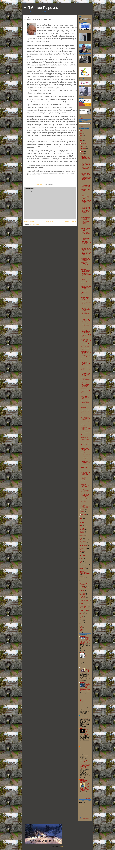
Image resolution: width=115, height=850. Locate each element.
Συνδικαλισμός (83, 624)
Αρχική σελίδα (49, 221)
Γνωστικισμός (82, 534)
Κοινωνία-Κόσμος (83, 567)
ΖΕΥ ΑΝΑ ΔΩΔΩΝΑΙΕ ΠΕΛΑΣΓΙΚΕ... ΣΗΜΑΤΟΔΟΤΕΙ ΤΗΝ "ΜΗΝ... (85, 348)
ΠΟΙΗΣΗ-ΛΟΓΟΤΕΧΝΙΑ (84, 601)
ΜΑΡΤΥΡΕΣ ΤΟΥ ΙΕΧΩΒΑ (85, 573)
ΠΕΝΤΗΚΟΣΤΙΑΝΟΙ (84, 599)
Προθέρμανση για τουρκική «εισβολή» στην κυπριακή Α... (85, 489)
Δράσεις (81, 538)
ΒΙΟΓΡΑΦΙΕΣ (82, 529)
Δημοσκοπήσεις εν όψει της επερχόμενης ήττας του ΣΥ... (86, 316)
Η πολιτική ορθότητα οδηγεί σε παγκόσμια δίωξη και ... (85, 418)
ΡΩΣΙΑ (81, 616)
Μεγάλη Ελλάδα (83, 577)
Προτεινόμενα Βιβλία (84, 610)
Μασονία (81, 576)
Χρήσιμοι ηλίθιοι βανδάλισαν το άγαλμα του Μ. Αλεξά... (86, 485)
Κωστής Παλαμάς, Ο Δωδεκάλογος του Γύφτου (85, 499)
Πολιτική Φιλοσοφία (83, 607)
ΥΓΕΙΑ (81, 629)
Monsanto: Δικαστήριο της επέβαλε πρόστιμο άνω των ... (86, 335)
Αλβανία (81, 525)
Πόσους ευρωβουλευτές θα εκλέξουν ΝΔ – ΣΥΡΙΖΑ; (85, 445)
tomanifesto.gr (83, 636)
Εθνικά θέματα (30, 185)
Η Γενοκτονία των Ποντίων (84, 277)
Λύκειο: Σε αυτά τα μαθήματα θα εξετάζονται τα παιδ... (85, 442)
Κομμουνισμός (83, 568)
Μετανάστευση (83, 579)
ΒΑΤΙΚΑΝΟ (82, 528)
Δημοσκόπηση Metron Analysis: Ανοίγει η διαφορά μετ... (85, 218)
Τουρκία (81, 627)
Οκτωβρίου (83, 146)
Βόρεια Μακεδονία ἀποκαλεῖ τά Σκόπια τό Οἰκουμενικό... (86, 340)
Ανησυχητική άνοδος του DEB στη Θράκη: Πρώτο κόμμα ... (86, 204)
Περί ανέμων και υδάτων (84, 600)
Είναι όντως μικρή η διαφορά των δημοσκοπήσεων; (85, 263)
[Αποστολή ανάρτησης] (46, 184)
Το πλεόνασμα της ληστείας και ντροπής (85, 233)
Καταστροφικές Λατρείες (84, 564)
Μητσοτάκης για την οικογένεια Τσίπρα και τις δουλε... (85, 363)
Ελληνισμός (82, 546)
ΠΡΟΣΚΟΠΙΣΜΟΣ (83, 609)
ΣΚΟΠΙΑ (81, 623)
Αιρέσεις (81, 524)
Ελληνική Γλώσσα (83, 545)
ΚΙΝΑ (81, 565)
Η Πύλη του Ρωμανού (41, 8)
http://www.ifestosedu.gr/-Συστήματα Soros (85, 819)
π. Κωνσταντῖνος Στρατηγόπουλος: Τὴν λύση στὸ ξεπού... (85, 324)
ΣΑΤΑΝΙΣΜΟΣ (82, 619)
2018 (81, 516)
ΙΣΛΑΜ (81, 556)
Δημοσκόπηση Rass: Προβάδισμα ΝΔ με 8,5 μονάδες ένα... (86, 259)
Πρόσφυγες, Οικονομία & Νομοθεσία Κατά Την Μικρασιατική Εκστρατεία (84, 717)
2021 (81, 138)
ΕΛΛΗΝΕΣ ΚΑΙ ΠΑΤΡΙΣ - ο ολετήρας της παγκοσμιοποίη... (86, 473)
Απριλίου (83, 509)
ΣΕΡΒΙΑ (81, 620)
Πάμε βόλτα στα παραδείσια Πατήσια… (86, 425)
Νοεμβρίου (83, 144)
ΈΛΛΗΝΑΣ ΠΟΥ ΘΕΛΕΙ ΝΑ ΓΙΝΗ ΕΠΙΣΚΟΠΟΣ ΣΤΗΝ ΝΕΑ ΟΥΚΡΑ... (85, 214)
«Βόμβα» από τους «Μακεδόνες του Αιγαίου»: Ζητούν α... (85, 438)
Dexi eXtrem (82, 652)
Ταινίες (81, 626)
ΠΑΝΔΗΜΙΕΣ (82, 596)
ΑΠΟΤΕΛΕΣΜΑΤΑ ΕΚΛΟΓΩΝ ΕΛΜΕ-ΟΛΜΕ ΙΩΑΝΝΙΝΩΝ (85, 313)
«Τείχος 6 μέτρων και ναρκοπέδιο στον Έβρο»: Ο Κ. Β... (85, 192)
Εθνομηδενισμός (83, 542)
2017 (81, 518)
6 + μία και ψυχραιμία (85, 281)
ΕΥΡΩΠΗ (82, 551)
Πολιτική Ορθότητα (83, 606)
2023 (81, 135)
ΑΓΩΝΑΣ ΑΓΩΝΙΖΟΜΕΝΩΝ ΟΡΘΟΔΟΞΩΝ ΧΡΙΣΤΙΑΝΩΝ (83, 781)
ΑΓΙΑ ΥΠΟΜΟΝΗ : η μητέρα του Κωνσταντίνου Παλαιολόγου (85, 182)
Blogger (61, 846)
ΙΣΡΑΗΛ (81, 558)
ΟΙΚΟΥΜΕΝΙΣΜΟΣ (83, 591)
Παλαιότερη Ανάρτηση (70, 221)
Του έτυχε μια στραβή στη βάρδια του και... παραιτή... (86, 465)
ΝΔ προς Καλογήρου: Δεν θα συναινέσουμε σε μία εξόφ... (86, 164)
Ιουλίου (82, 151)
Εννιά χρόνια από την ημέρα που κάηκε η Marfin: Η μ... (85, 397)
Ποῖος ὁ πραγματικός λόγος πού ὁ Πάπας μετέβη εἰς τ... (85, 309)
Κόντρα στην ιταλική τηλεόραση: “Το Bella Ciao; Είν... (85, 449)
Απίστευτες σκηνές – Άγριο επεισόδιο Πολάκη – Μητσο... (85, 381)
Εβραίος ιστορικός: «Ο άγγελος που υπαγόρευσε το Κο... (85, 378)
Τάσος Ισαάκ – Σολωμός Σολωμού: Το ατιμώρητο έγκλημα (84, 748)
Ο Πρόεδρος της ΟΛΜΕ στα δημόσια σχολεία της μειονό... (85, 160)
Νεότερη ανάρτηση (29, 221)
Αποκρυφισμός (83, 526)
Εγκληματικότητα (83, 539)
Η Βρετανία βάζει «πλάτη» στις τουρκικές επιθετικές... (86, 327)
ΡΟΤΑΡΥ (81, 614)
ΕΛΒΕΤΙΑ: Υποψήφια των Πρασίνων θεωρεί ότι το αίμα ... (86, 186)
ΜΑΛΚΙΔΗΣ (82, 746)
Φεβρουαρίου (84, 512)
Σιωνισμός (82, 622)
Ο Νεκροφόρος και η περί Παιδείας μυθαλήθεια (86, 208)
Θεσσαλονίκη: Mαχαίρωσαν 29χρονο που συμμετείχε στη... (85, 270)
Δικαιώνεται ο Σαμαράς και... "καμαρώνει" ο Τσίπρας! (85, 229)
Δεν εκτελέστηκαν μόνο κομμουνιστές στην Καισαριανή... (85, 495)
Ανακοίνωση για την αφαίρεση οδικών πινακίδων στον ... (85, 385)
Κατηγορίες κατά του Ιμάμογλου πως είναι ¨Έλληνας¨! (85, 320)
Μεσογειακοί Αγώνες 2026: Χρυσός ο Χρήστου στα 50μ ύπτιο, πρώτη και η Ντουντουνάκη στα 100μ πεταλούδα (85, 640)
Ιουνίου (82, 153)
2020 (81, 140)
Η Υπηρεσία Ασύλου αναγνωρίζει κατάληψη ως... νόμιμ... (85, 305)
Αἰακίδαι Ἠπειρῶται (84, 337)
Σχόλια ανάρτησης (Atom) (34, 224)
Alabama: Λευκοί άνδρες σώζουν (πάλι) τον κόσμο (85, 245)
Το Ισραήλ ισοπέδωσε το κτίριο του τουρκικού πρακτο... (85, 432)
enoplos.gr (82, 682)
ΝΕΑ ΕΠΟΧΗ (82, 584)
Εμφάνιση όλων (88, 798)
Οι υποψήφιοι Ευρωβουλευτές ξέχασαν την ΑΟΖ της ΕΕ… (85, 390)
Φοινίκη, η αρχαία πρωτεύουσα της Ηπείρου (84, 359)
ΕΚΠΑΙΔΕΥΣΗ (82, 544)
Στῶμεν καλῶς (83, 728)
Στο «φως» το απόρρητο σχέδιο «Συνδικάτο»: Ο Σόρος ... (86, 294)
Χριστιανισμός (82, 630)
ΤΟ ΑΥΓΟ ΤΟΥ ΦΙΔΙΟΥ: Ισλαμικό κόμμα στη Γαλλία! (85, 283)
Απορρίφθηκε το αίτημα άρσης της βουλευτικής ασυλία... (86, 302)
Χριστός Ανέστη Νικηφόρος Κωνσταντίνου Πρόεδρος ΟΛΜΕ (85, 478)
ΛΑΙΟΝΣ (81, 569)
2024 (81, 133)
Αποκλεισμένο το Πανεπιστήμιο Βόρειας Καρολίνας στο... (85, 506)
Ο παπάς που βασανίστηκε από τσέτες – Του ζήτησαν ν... (85, 454)
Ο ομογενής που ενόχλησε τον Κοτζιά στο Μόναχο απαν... (85, 331)
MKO (81, 632)
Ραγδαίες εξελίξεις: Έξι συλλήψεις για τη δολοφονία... (85, 222)
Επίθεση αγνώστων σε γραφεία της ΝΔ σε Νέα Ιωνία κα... (86, 266)
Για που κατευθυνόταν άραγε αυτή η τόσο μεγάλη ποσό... (85, 367)
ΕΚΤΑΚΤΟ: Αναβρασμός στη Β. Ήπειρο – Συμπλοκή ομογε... (85, 401)
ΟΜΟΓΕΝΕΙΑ (82, 593)
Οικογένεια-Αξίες (83, 589)
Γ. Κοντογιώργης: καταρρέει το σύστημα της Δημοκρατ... (85, 170)
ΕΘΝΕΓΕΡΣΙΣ (82, 667)
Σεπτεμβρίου (83, 148)
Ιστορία (81, 559)
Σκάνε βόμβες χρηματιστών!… (84, 435)
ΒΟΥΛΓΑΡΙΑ (82, 531)
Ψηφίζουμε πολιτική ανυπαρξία (85, 256)
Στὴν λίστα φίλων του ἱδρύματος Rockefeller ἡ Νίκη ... (85, 174)
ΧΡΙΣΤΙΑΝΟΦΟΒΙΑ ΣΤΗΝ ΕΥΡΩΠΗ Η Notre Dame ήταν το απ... (86, 410)
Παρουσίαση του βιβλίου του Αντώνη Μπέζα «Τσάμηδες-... (85, 374)
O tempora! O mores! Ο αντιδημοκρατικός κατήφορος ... (85, 393)
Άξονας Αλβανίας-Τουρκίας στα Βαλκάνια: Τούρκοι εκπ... (86, 428)
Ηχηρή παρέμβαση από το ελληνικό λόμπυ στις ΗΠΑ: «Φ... (86, 352)
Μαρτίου (83, 511)
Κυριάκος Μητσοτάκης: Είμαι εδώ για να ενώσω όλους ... (86, 249)
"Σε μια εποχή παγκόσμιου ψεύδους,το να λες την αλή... (86, 414)
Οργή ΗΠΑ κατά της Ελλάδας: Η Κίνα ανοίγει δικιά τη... (86, 481)
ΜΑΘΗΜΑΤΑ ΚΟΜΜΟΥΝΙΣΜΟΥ (83, 572)
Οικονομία (82, 590)
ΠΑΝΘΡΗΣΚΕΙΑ (83, 597)
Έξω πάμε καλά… (84, 407)
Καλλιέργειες (82, 562)
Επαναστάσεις (83, 549)
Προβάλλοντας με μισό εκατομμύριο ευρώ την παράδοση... (85, 370)
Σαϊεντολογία (82, 617)
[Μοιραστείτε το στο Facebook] (51, 184)
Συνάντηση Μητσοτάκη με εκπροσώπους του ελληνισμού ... (86, 287)
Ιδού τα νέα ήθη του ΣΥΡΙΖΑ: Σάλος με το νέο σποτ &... (85, 298)
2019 (81, 141)
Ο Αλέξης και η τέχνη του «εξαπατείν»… (85, 239)
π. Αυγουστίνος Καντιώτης (83, 761)
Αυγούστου (83, 149)
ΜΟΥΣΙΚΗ (82, 581)
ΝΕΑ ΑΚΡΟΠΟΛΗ (83, 583)
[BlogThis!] (49, 184)
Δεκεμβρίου (83, 143)
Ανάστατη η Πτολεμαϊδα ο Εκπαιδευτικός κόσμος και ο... (86, 253)
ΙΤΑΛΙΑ (81, 561)
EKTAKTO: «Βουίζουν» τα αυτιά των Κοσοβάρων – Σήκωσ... (86, 201)
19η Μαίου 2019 (84, 279)
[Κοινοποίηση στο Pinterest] (52, 184)
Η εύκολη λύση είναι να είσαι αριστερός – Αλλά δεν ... (86, 356)
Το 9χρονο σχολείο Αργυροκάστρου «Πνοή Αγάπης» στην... (86, 242)
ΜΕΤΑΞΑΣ (82, 580)
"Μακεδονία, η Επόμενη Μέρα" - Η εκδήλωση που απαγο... (85, 422)
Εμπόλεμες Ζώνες (83, 548)
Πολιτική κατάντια (83, 604)
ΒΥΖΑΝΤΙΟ (82, 532)
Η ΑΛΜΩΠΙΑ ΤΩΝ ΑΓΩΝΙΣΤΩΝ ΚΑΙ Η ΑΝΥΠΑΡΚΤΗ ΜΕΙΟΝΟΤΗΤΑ (85, 458)
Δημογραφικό (82, 535)
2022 (81, 136)
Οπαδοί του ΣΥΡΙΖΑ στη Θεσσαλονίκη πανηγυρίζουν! (85, 225)
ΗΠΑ (81, 552)
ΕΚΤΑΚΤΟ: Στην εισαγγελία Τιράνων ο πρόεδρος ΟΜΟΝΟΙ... (85, 157)
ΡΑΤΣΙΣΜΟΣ (82, 613)
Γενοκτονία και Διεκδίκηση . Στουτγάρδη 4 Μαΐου (86, 462)
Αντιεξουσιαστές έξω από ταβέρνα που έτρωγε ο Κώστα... (86, 178)
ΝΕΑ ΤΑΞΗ (82, 586)
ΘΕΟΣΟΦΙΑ (82, 555)
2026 (81, 130)
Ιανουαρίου (83, 514)
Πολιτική (34, 185)
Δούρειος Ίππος (83, 715)
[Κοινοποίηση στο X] (50, 184)
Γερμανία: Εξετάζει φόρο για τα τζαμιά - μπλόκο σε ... (85, 344)
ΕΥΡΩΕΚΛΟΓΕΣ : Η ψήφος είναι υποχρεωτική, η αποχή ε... (86, 469)
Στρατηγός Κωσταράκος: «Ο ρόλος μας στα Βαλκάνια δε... (85, 502)
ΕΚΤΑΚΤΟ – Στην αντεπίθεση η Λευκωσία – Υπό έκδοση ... (86, 404)
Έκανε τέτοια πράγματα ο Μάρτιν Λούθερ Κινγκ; (86, 168)
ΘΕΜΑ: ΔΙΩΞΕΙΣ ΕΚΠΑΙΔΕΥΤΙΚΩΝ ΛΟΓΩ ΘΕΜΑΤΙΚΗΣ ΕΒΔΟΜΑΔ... (85, 197)
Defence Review (83, 699)
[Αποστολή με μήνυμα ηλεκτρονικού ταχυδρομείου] (48, 184)
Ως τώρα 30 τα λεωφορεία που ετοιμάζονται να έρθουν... (86, 235)
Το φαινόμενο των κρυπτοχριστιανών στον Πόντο (86, 274)
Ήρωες (81, 554)
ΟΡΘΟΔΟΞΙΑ (82, 594)
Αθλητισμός (82, 522)
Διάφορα (81, 536)
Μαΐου (82, 154)
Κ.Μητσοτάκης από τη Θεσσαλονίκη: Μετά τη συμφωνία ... (86, 211)
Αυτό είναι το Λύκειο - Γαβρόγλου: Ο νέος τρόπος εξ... (85, 291)
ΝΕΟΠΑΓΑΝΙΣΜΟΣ (83, 587)
